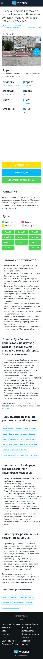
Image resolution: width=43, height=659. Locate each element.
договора (30, 501)
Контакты (6, 634)
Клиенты (6, 627)
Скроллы (26, 640)
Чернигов (24, 450)
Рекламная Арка (18, 602)
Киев (36, 455)
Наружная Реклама (11, 624)
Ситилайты (27, 637)
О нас (4, 637)
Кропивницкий (8, 428)
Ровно (22, 439)
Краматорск (14, 439)
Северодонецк (14, 434)
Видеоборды (28, 630)
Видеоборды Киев (30, 634)
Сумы (16, 444)
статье (6, 408)
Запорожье (33, 444)
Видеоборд (14, 597)
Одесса (24, 434)
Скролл (31, 597)
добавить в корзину (21, 180)
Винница (18, 428)
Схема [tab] (13, 34)
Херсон (5, 439)
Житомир (32, 434)
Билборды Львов (30, 624)
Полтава (33, 428)
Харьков (26, 428)
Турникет (8, 27)
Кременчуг (31, 27)
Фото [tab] (5, 34)
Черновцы (20, 455)
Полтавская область (17, 26)
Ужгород (29, 455)
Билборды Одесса (10, 644)
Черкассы (23, 444)
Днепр (5, 434)
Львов (5, 444)
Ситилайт (23, 597)
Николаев (6, 450)
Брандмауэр (7, 602)
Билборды (26, 627)
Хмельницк (30, 439)
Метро (25, 644)
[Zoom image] (21, 51)
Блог (4, 630)
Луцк (10, 444)
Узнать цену (21, 172)
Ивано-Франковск (9, 455)
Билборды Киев (9, 640)
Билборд (5, 597)
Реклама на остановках (11, 608)
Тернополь (15, 450)
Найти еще (21, 165)
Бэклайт (29, 602)
